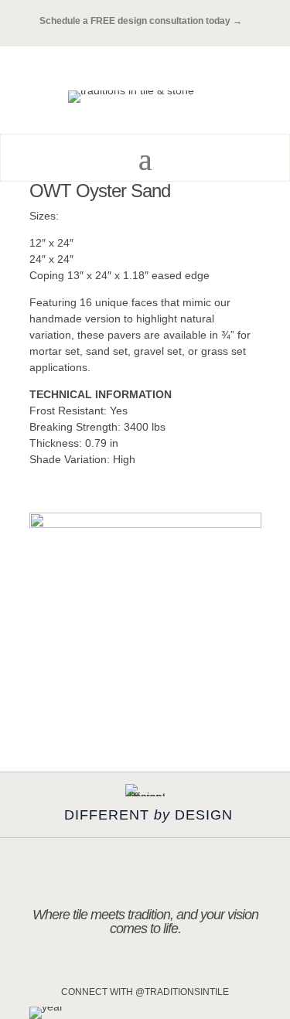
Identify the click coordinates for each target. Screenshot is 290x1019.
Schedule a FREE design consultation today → (145, 20)
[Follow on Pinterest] (161, 967)
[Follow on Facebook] (129, 967)
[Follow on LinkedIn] (194, 967)
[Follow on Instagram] (97, 967)
